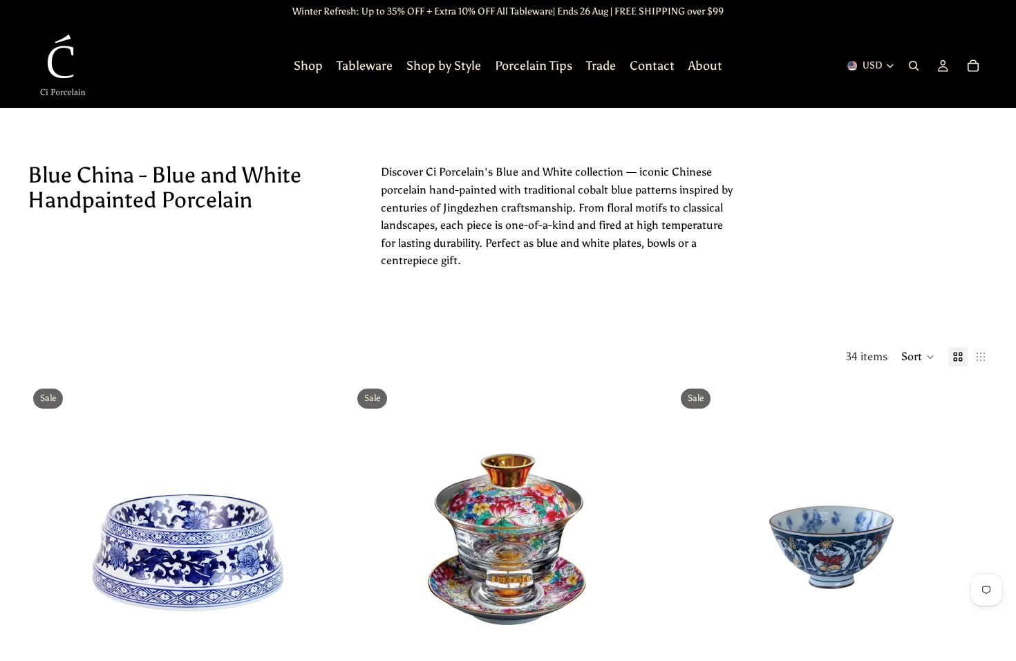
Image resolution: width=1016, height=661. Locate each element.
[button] (917, 357)
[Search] (914, 65)
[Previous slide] (48, 539)
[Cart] (973, 65)
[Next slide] (320, 539)
